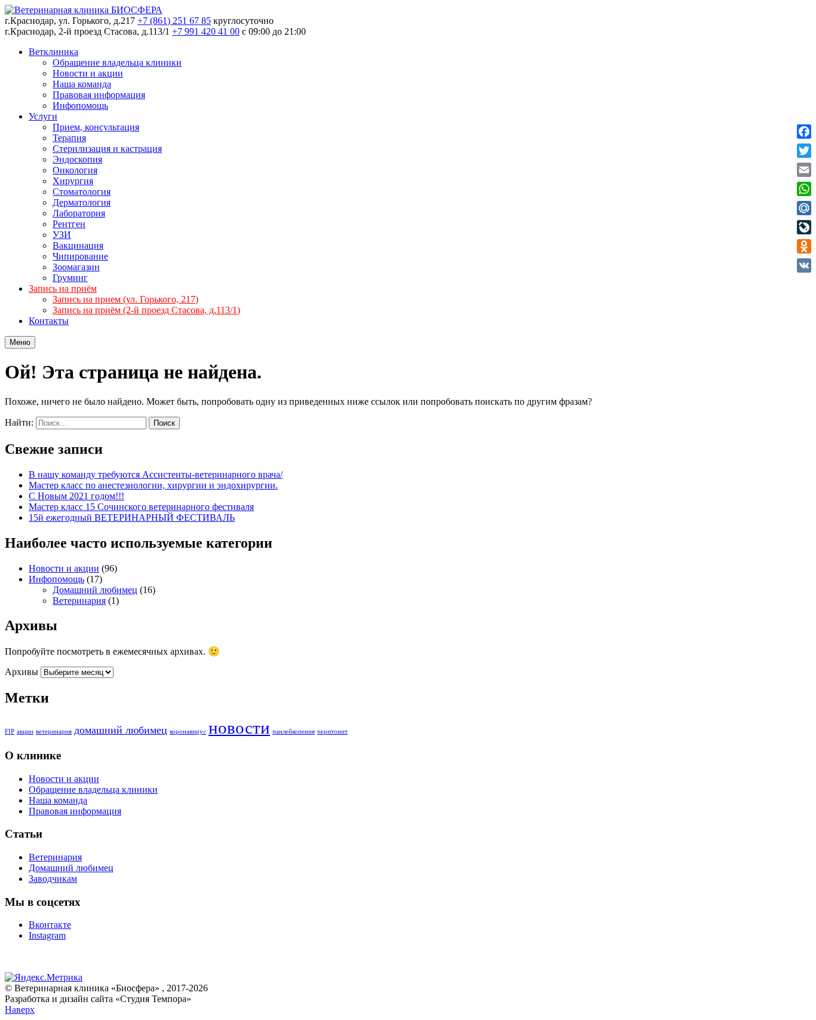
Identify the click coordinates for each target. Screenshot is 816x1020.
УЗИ (62, 235)
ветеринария (54, 731)
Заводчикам (53, 879)
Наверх (20, 1009)
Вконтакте (50, 925)
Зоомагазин (76, 267)
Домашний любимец (95, 590)
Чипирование (80, 256)
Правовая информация (99, 95)
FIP (9, 731)
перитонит (332, 731)
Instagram (47, 935)
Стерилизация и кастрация (107, 148)
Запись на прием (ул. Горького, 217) (125, 299)
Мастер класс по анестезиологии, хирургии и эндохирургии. (153, 485)
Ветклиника (53, 52)
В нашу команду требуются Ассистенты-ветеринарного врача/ (156, 474)
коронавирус (188, 731)
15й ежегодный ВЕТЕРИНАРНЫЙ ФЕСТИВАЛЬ (132, 517)
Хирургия (73, 181)
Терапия (69, 138)
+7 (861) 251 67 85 (174, 21)
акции (25, 731)
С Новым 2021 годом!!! (76, 496)
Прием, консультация (96, 127)
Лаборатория (79, 213)
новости (239, 727)
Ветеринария (79, 600)
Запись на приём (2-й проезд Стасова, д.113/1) (146, 310)
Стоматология (82, 192)
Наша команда (82, 84)
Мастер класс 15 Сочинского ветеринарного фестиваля (141, 507)
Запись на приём (63, 288)
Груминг (70, 278)
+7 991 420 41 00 (206, 31)
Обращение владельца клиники (117, 62)
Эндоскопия (77, 159)
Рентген (69, 224)
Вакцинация (78, 245)
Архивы (21, 672)
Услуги (43, 116)
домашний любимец (120, 730)
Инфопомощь (80, 105)
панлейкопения (293, 731)
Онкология (75, 170)
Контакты (49, 321)
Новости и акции (88, 73)
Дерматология (82, 202)
